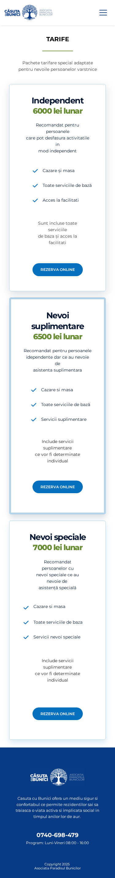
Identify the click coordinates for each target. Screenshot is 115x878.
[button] (103, 12)
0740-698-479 (57, 835)
